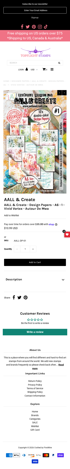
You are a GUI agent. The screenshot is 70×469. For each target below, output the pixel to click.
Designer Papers (20, 81)
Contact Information (35, 395)
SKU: (6, 240)
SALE (35, 422)
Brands (35, 415)
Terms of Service (35, 388)
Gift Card (35, 430)
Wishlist (35, 426)
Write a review (35, 332)
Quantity (8, 249)
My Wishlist (67, 234)
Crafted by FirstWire (43, 447)
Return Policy (35, 381)
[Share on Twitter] (19, 297)
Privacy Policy (35, 384)
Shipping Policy (35, 392)
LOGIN (21, 70)
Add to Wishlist (11, 215)
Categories (34, 419)
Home (6, 81)
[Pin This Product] (26, 297)
